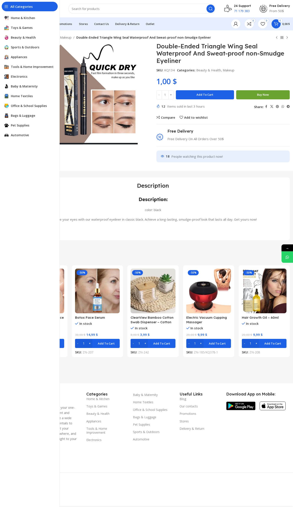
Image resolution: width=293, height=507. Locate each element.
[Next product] (287, 37)
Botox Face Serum (90, 317)
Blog (183, 399)
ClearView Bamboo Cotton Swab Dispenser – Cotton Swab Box (152, 322)
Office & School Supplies (150, 410)
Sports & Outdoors (146, 432)
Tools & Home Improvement (96, 431)
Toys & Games (96, 406)
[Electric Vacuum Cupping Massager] (208, 291)
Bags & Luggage (144, 417)
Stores (184, 421)
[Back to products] (282, 37)
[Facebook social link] (266, 107)
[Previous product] (276, 37)
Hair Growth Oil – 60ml (260, 317)
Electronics (93, 440)
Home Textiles (143, 402)
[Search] (210, 9)
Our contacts (189, 406)
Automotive (141, 439)
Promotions (188, 414)
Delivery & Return (192, 429)
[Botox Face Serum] (97, 291)
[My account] (235, 24)
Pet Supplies (141, 424)
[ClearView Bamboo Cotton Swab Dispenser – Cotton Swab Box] (153, 291)
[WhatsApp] (287, 257)
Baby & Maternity (145, 395)
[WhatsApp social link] (282, 107)
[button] (97, 343)
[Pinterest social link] (277, 107)
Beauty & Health (208, 70)
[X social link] (272, 107)
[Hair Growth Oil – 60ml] (264, 291)
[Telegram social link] (288, 107)
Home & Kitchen (98, 399)
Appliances (93, 421)
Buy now (263, 95)
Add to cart (204, 95)
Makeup (66, 37)
